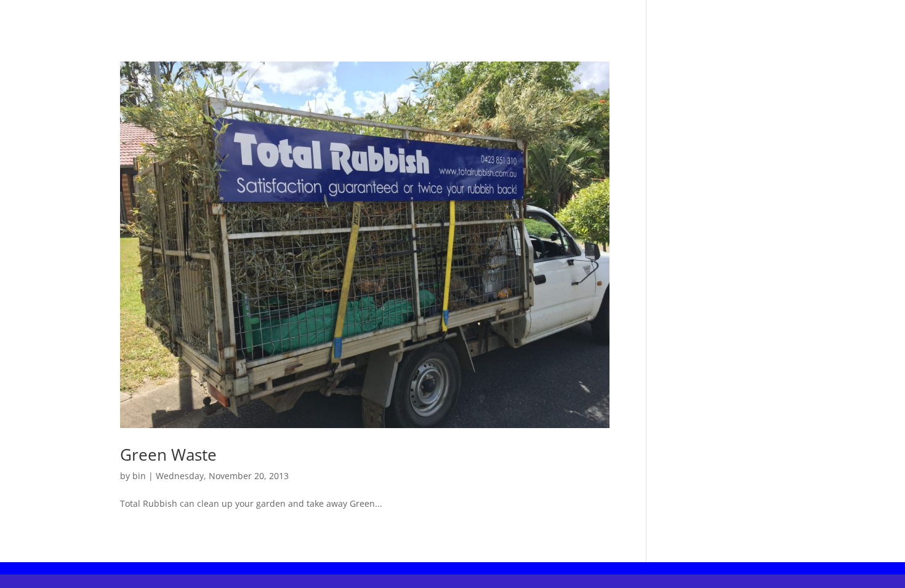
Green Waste (168, 454)
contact (450, 15)
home (403, 15)
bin (139, 476)
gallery (499, 15)
